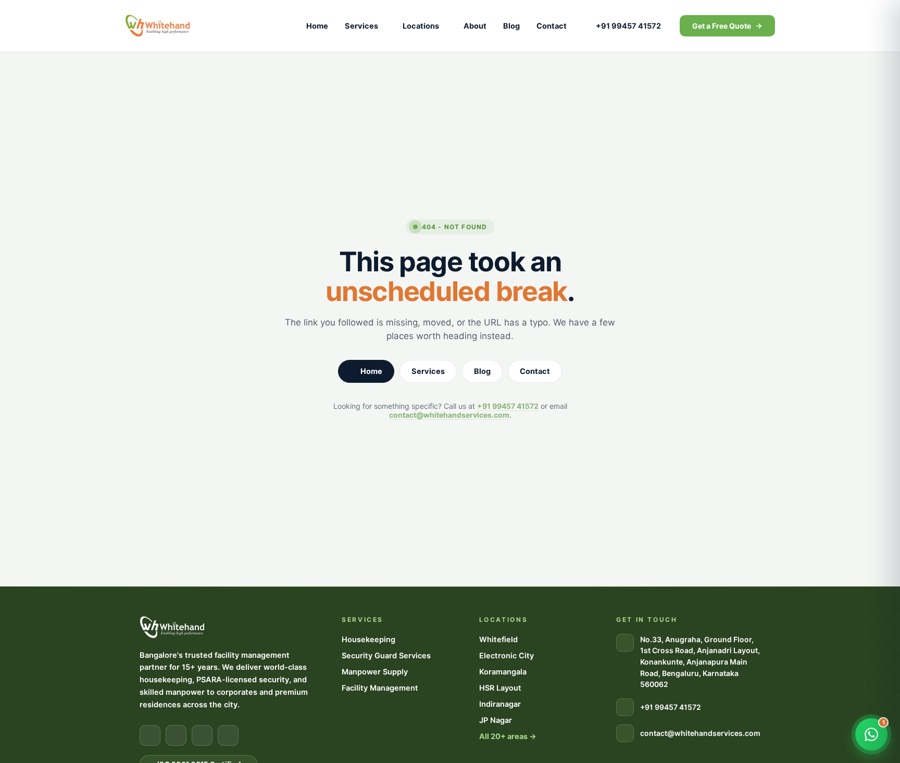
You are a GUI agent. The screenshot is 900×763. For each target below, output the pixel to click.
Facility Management (380, 688)
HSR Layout (500, 688)
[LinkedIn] (202, 735)
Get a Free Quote (721, 25)
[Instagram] (176, 735)
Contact (551, 26)
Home (317, 26)
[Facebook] (150, 735)
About (475, 26)
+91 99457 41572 (628, 26)
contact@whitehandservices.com (449, 414)
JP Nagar (495, 720)
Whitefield (498, 639)
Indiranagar (500, 704)
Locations (421, 26)
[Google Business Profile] (228, 735)
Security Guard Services (386, 655)
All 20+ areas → (507, 736)
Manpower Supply (375, 672)
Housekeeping (368, 639)
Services (361, 26)
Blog (511, 26)
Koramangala (503, 672)
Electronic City (506, 655)
